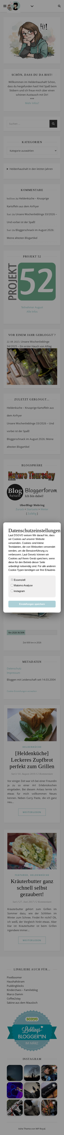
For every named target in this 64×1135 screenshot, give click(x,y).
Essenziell (19, 579)
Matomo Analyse (23, 585)
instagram (19, 591)
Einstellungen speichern (32, 604)
